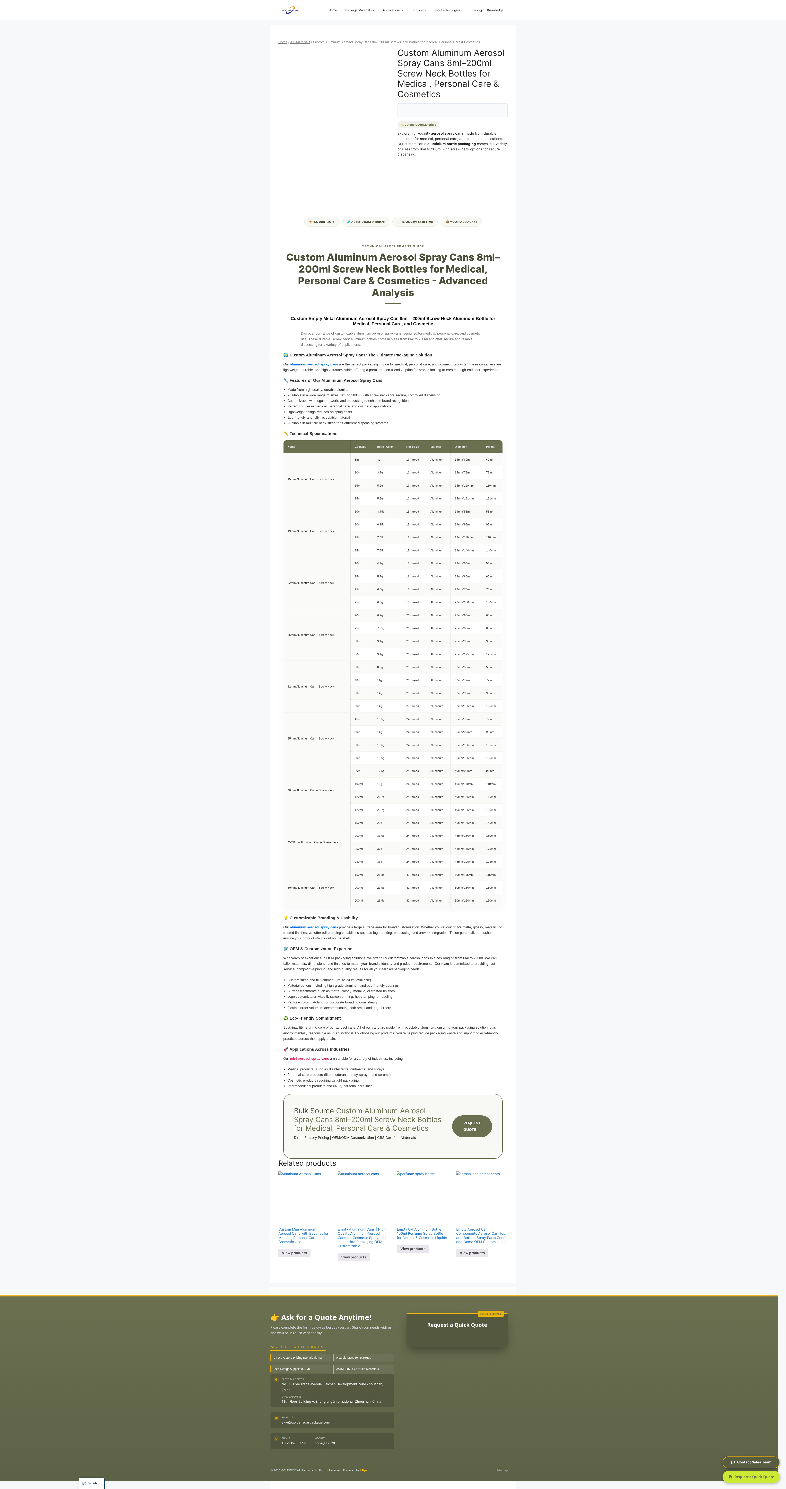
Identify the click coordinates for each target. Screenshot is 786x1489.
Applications (392, 10)
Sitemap (502, 1470)
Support (417, 10)
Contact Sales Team (754, 1462)
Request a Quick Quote (754, 1476)
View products (294, 1253)
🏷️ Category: (418, 124)
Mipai (364, 1470)
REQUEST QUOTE (472, 1126)
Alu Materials (300, 42)
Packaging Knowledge (487, 10)
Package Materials (358, 10)
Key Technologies (447, 10)
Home (333, 10)
